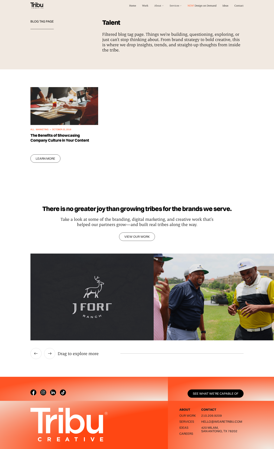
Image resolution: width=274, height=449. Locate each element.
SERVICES (186, 422)
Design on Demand (202, 5)
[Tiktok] (63, 392)
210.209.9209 (211, 415)
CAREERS (186, 434)
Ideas (225, 5)
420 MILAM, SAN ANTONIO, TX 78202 (219, 429)
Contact (239, 5)
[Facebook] (33, 392)
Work (145, 5)
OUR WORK (187, 415)
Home (132, 5)
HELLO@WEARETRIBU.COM (221, 422)
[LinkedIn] (53, 392)
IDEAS (183, 428)
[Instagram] (43, 392)
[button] (159, 5)
